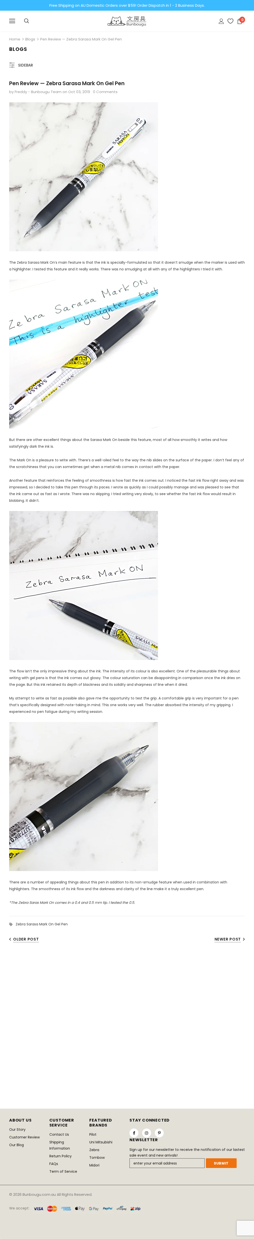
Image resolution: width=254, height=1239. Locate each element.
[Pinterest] (159, 1133)
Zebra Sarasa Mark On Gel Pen (42, 924)
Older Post (26, 939)
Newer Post (228, 939)
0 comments (105, 91)
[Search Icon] (26, 21)
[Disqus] (127, 1019)
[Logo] (127, 21)
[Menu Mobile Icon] (12, 21)
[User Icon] (221, 21)
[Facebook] (133, 1133)
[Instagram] (146, 1133)
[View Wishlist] (228, 21)
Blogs (30, 39)
